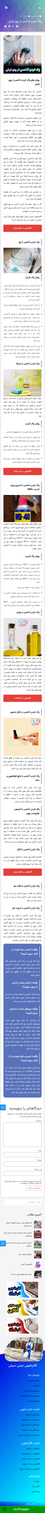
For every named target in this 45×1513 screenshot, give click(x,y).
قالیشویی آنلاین (26, 1264)
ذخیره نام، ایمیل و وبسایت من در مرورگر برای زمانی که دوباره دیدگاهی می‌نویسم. (23, 1182)
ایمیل (39, 1160)
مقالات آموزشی (35, 16)
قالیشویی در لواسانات (22, 698)
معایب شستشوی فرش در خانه (21, 1274)
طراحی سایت (30, 1503)
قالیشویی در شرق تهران (22, 228)
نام (40, 1151)
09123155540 (21, 1509)
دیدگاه (39, 1121)
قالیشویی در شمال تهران (22, 871)
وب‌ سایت (38, 1169)
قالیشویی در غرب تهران (22, 471)
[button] (40, 8)
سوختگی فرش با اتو (25, 1254)
